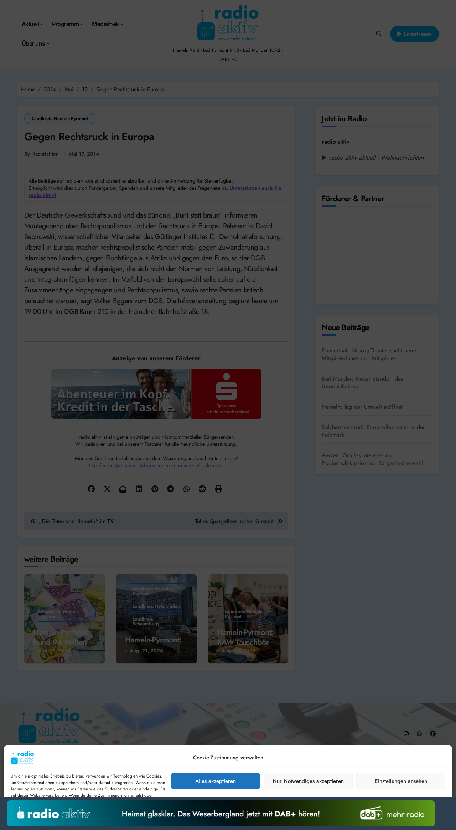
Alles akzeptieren (215, 781)
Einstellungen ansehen (401, 781)
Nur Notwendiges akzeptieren (308, 781)
